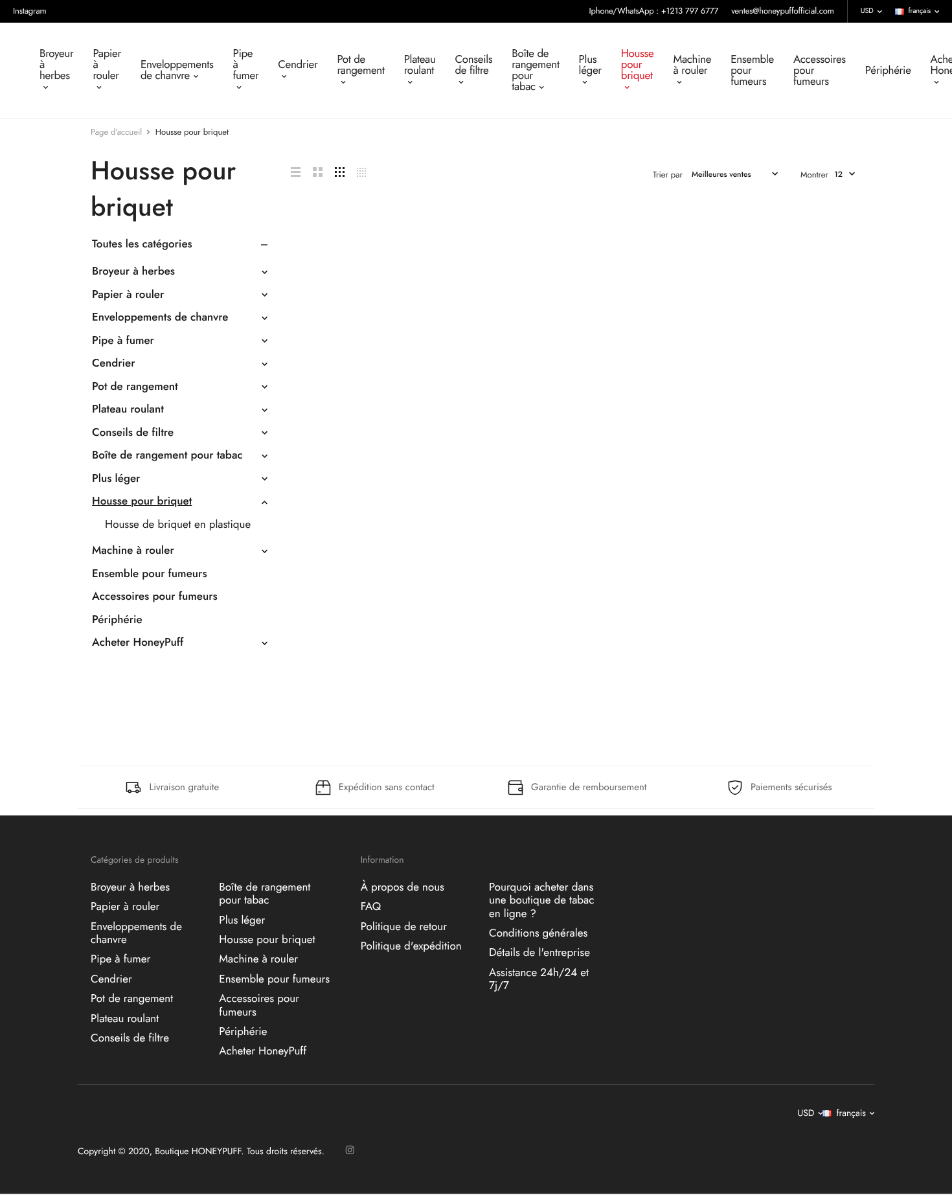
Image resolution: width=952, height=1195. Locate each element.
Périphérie (888, 70)
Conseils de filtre (474, 65)
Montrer (814, 174)
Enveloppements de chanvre (177, 70)
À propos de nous (402, 887)
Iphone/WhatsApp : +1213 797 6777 (654, 11)
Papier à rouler (107, 65)
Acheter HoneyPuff (137, 642)
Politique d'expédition (411, 946)
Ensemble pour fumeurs (752, 70)
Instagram (30, 11)
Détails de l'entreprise (539, 953)
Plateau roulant (420, 65)
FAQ (371, 907)
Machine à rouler (693, 65)
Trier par (668, 174)
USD (867, 11)
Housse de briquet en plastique (178, 524)
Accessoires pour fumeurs (819, 70)
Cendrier (297, 65)
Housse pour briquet (637, 65)
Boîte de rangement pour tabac (535, 70)
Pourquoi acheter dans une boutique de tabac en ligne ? (541, 901)
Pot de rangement (360, 65)
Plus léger (590, 65)
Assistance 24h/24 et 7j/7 (539, 979)
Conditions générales (538, 933)
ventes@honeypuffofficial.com (782, 11)
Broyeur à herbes (56, 65)
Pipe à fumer (245, 65)
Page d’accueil (116, 132)
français (920, 11)
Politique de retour (404, 927)
